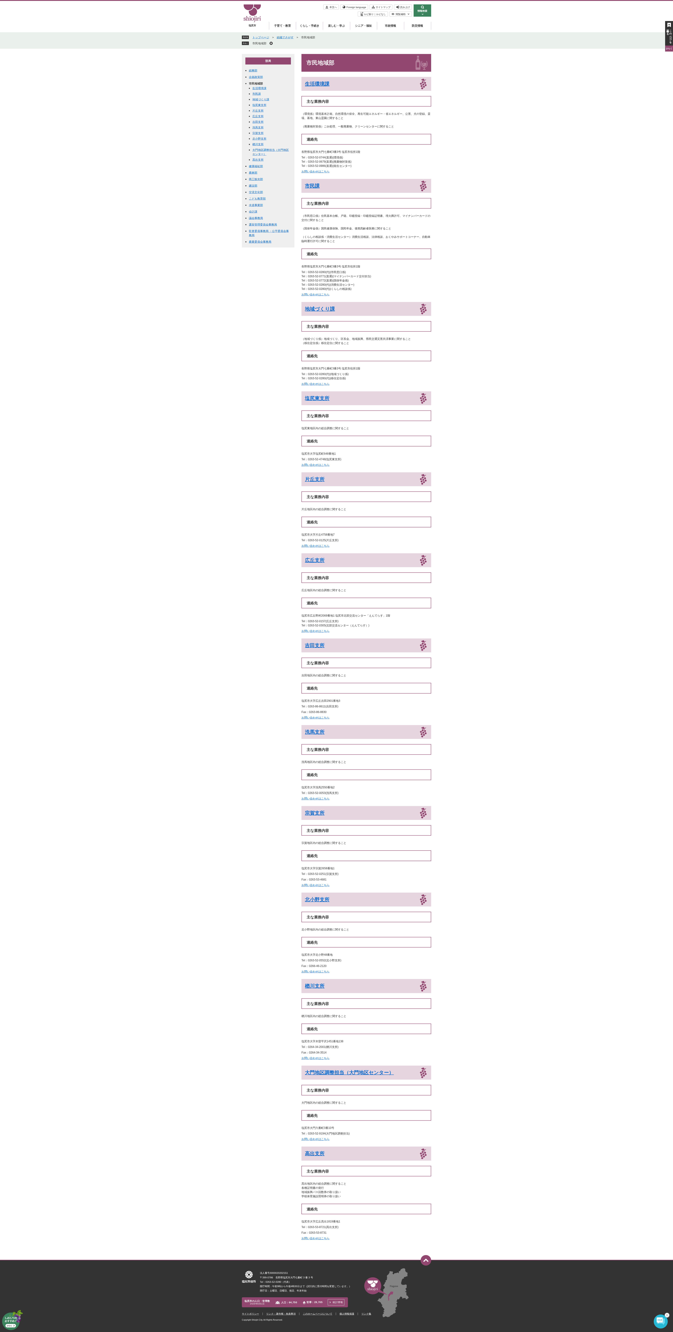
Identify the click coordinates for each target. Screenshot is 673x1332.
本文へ (333, 7)
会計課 (253, 211)
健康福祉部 (256, 166)
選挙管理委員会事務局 (263, 224)
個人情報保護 (346, 1313)
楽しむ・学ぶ (336, 25)
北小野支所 (317, 899)
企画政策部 (256, 77)
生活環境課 (317, 84)
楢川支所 (315, 986)
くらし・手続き (309, 25)
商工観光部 (256, 179)
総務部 (253, 70)
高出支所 (315, 1153)
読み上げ (405, 7)
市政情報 (390, 25)
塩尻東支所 (317, 398)
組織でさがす (285, 37)
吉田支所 (315, 645)
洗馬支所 (315, 732)
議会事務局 (256, 218)
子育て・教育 (282, 25)
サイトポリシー (250, 1313)
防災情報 (417, 25)
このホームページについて (317, 1313)
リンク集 (366, 1313)
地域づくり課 (320, 309)
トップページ (260, 37)
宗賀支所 (315, 813)
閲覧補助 (401, 14)
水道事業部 (256, 205)
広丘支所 (315, 560)
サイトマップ (383, 7)
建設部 (253, 185)
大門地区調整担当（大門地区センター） (349, 1072)
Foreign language (356, 7)
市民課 (312, 186)
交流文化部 (256, 192)
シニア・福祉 (363, 25)
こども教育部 (257, 198)
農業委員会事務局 (260, 241)
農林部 (253, 172)
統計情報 (338, 1302)
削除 (271, 43)
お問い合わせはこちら (315, 171)
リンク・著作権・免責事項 (281, 1313)
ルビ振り (369, 14)
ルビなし (381, 14)
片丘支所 (315, 479)
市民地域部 (259, 43)
